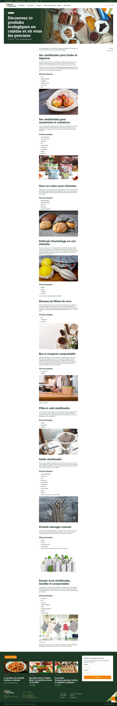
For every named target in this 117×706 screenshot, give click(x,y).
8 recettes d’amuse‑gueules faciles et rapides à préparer (66, 680)
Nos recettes (30, 5)
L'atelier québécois (45, 604)
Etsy (42, 87)
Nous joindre (67, 5)
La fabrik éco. (44, 147)
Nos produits (21, 5)
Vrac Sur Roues (44, 546)
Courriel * (86, 670)
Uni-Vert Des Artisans (46, 208)
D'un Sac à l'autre (45, 83)
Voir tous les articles (11, 657)
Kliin (42, 600)
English (111, 1)
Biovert (42, 540)
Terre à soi (43, 153)
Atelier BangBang (45, 137)
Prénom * (86, 664)
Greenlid (43, 373)
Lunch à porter (44, 482)
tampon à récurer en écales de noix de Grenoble (57, 309)
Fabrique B (43, 291)
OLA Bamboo (44, 484)
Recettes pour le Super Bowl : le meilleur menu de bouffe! (40, 680)
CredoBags (43, 81)
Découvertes (11, 12)
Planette (43, 542)
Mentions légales (31, 704)
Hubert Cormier (44, 145)
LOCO (42, 606)
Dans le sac (43, 206)
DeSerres (43, 204)
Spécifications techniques (20, 1)
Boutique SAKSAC (45, 78)
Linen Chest (43, 480)
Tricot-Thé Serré (44, 488)
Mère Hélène (44, 149)
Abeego (43, 287)
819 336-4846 (30, 695)
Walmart (43, 492)
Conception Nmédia (109, 704)
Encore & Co (44, 85)
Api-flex (43, 289)
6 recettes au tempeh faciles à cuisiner (14, 678)
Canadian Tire (44, 371)
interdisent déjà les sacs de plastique (64, 67)
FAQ (41, 1)
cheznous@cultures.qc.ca (32, 697)
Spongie (76, 590)
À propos (38, 5)
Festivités (32, 675)
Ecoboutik (43, 141)
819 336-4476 (30, 696)
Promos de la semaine (9, 1)
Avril (42, 76)
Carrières (36, 1)
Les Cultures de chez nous (25, 39)
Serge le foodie (30, 1)
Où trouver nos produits (50, 5)
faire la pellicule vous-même (54, 295)
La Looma (43, 321)
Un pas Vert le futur (45, 544)
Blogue (59, 5)
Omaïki (42, 151)
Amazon (43, 422)
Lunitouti (43, 427)
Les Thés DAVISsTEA (46, 474)
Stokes (42, 490)
